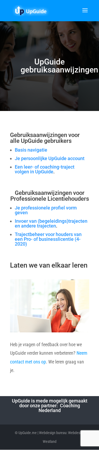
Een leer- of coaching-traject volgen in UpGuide (44, 169)
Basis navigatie (31, 150)
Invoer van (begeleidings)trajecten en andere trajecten (51, 223)
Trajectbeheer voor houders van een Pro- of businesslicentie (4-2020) (48, 239)
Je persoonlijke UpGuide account (49, 158)
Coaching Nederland (59, 408)
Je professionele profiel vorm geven (46, 210)
